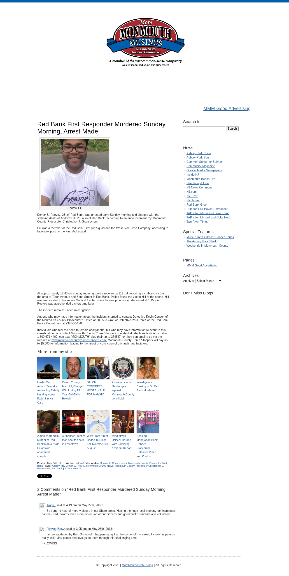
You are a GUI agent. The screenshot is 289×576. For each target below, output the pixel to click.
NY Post (192, 196)
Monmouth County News (113, 463)
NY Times (193, 200)
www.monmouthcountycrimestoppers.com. (79, 340)
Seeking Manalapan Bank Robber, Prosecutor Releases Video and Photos (147, 446)
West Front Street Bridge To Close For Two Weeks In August (98, 442)
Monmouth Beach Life (200, 179)
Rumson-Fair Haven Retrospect (207, 209)
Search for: (193, 121)
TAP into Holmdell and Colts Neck (208, 217)
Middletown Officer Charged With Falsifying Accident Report (121, 442)
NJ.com (191, 191)
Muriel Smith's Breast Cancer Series (210, 237)
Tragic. (51, 505)
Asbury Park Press (198, 153)
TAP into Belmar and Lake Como (207, 213)
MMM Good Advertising (227, 108)
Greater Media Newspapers (204, 170)
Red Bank (57, 468)
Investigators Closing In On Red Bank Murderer (148, 386)
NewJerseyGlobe (197, 183)
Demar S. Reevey (75, 465)
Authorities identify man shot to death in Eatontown (73, 440)
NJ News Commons (199, 187)
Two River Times (197, 221)
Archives (189, 280)
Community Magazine (200, 166)
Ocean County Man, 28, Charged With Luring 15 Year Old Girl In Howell (73, 390)
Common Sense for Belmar (204, 161)
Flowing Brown (56, 528)
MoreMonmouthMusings (137, 565)
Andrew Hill (58, 465)
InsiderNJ (192, 174)
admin (79, 463)
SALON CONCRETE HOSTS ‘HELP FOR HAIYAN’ (96, 388)
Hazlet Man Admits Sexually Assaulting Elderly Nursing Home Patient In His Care (48, 392)
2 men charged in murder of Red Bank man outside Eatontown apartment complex (48, 446)
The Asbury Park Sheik (201, 241)
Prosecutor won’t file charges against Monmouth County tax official (123, 390)
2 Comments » (73, 468)
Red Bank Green (197, 204)
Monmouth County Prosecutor (144, 463)
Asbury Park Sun (197, 157)
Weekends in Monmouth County (207, 245)
